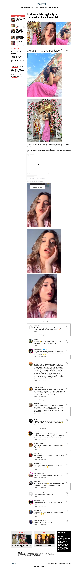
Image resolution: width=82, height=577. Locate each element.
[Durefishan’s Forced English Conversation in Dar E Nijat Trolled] (13, 37)
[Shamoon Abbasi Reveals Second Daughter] (13, 25)
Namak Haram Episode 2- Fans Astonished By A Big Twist (21, 546)
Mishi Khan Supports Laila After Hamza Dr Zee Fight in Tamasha (17, 65)
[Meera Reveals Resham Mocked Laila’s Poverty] (13, 20)
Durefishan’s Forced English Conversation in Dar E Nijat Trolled (20, 37)
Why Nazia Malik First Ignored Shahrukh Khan (44, 545)
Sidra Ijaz (31, 21)
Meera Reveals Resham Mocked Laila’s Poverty (20, 19)
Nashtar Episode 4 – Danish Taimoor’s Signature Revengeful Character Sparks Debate (17, 70)
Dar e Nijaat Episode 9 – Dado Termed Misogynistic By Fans (16, 75)
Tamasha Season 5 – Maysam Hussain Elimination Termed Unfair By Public (20, 31)
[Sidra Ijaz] (15, 553)
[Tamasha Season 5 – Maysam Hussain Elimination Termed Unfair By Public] (13, 31)
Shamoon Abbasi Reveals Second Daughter (19, 25)
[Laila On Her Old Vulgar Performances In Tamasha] (13, 43)
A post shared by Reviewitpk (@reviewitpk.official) (38, 178)
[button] (60, 8)
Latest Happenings (14, 63)
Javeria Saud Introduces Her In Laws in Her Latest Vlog (17, 57)
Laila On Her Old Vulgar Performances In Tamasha (20, 42)
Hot (16, 27)
